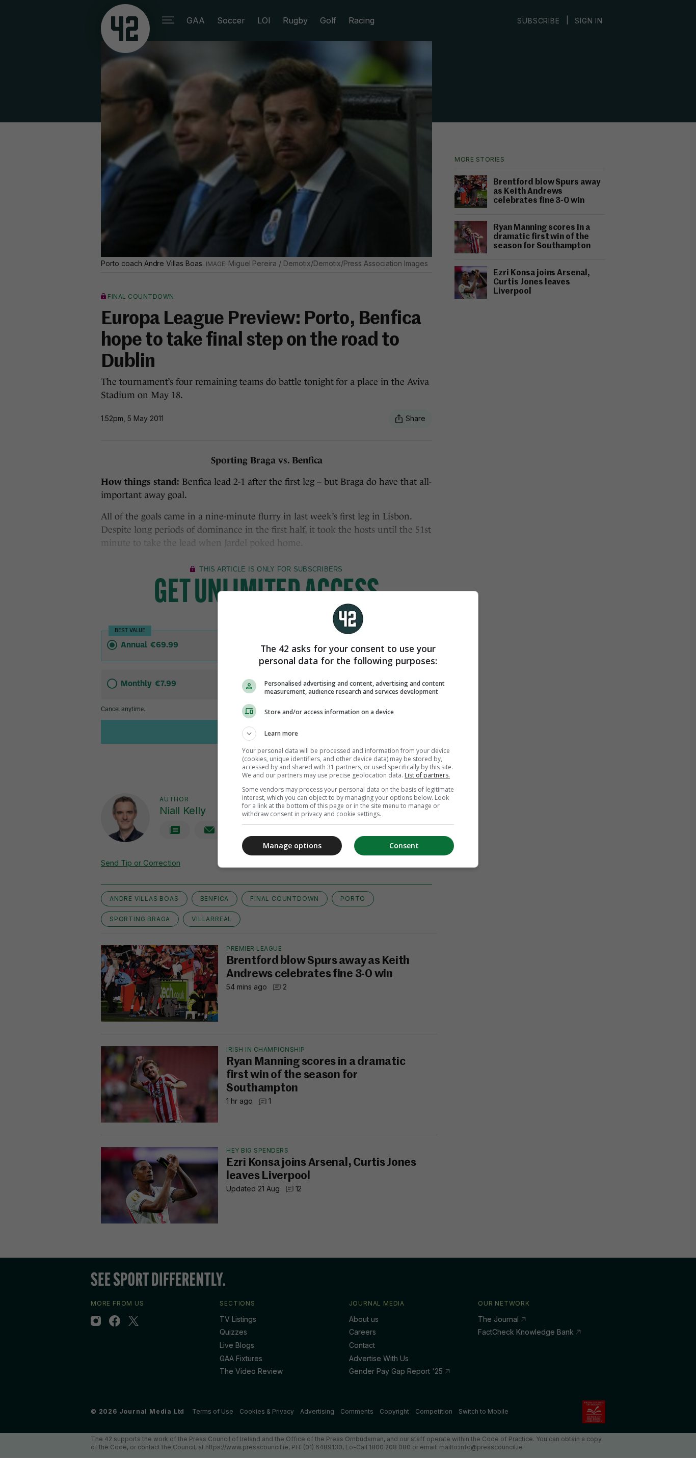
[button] (348, 733)
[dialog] (348, 729)
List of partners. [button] (427, 775)
